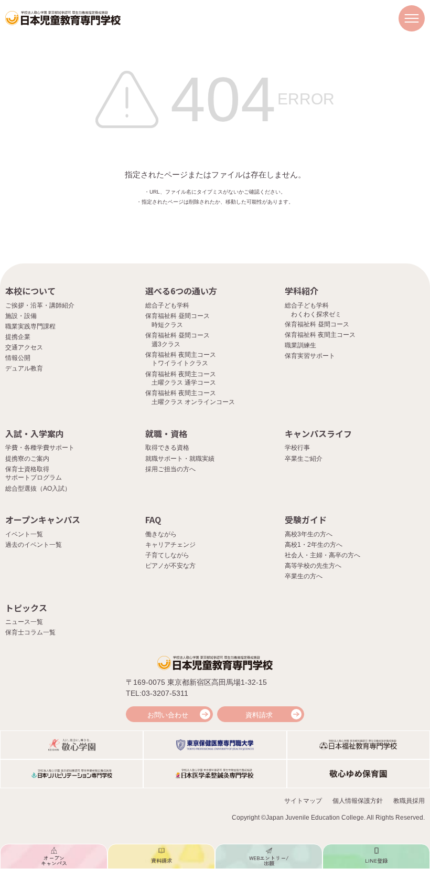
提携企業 (17, 337)
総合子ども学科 (167, 305)
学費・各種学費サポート (39, 447)
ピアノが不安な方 (170, 565)
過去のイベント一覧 (33, 544)
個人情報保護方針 (357, 800)
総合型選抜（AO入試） (38, 488)
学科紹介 (301, 290)
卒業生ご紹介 (303, 458)
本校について (30, 290)
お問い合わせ (167, 715)
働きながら (161, 534)
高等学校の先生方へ (313, 565)
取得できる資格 (167, 447)
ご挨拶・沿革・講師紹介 (39, 305)
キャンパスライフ (318, 433)
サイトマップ (303, 800)
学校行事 (297, 447)
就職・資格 (166, 433)
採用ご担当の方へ (170, 469)
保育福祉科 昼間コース (317, 324)
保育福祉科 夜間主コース (320, 334)
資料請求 (259, 715)
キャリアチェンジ (170, 544)
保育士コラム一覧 (30, 632)
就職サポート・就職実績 (179, 458)
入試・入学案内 (34, 433)
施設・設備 (21, 316)
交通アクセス (24, 347)
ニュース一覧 (24, 622)
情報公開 (17, 358)
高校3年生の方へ (308, 534)
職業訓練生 (300, 345)
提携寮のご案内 (27, 458)
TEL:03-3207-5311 (157, 693)
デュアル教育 (24, 368)
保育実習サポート (310, 355)
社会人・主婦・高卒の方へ (322, 555)
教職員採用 (409, 800)
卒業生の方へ (303, 576)
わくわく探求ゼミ (316, 314)
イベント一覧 (24, 534)
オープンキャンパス (42, 519)
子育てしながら (167, 555)
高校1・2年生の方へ (313, 544)
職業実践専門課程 (30, 326)
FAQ (153, 519)
